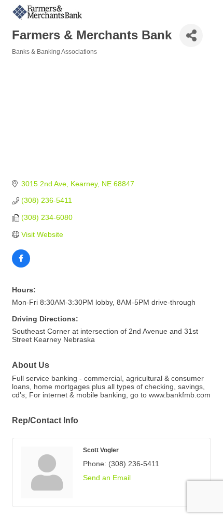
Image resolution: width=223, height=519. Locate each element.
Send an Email (107, 477)
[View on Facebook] (21, 265)
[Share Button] (191, 35)
